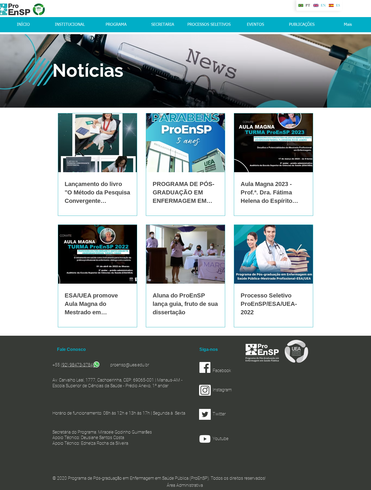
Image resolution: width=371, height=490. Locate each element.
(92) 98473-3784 (77, 364)
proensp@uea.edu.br (129, 364)
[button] (234, 414)
